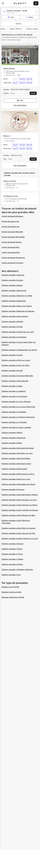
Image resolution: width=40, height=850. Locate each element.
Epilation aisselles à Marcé (12, 433)
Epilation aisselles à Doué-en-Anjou (16, 365)
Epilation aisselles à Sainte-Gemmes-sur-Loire (20, 538)
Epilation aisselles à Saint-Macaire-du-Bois (18, 515)
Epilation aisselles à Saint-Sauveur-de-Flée (18, 533)
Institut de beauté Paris (11, 252)
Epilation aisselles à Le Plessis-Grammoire (18, 417)
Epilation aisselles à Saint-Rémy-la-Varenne (19, 528)
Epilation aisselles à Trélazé (12, 559)
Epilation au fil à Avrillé (10, 587)
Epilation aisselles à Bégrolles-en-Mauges (18, 311)
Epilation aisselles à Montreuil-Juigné (16, 464)
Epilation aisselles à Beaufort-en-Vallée (17, 296)
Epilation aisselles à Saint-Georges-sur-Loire (19, 500)
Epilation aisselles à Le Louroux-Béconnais (18, 407)
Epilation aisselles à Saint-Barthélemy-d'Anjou (20, 495)
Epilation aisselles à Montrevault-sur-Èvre (18, 474)
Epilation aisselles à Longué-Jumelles (16, 427)
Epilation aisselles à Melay (12, 443)
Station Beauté (9, 69)
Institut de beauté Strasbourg (13, 258)
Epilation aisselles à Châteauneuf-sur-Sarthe (19, 350)
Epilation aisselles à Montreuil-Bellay (16, 458)
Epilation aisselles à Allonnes (13, 275)
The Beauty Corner (10, 196)
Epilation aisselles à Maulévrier (14, 438)
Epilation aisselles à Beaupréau (14, 301)
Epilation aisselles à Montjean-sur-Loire (17, 453)
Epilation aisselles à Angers (12, 280)
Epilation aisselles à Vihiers (12, 564)
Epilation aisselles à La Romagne (14, 396)
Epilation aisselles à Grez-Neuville (15, 381)
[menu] (3, 3)
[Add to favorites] (35, 46)
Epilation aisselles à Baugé (12, 285)
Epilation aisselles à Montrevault (14, 469)
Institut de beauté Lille (10, 221)
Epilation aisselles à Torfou (12, 554)
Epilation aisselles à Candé (12, 327)
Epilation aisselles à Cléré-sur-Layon (16, 360)
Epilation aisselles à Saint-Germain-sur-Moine (19, 505)
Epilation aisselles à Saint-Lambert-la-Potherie (20, 510)
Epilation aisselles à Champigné (14, 337)
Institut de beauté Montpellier (13, 237)
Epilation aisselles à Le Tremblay (14, 422)
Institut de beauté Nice (10, 247)
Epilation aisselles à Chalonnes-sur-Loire (18, 332)
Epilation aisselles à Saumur (12, 544)
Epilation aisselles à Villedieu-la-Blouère (17, 569)
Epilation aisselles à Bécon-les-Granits (17, 306)
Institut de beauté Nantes (12, 242)
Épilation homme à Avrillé (11, 592)
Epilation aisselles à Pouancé (13, 489)
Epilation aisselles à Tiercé (12, 549)
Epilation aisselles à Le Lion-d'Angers (16, 402)
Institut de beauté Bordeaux (12, 216)
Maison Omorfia (9, 181)
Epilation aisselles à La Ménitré (14, 391)
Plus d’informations (20, 105)
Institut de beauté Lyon (11, 227)
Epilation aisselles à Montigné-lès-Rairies (18, 448)
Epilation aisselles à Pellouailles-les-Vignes (18, 484)
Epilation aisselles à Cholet (12, 355)
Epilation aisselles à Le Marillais (14, 412)
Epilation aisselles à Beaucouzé (14, 290)
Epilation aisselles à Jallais (12, 386)
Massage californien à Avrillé (13, 597)
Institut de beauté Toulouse (12, 263)
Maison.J (6, 136)
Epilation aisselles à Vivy (11, 575)
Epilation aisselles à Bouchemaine (15, 316)
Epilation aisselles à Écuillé (12, 371)
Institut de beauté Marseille (12, 232)
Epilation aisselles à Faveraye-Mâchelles (17, 376)
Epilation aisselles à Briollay (12, 321)
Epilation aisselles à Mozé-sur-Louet (16, 479)
